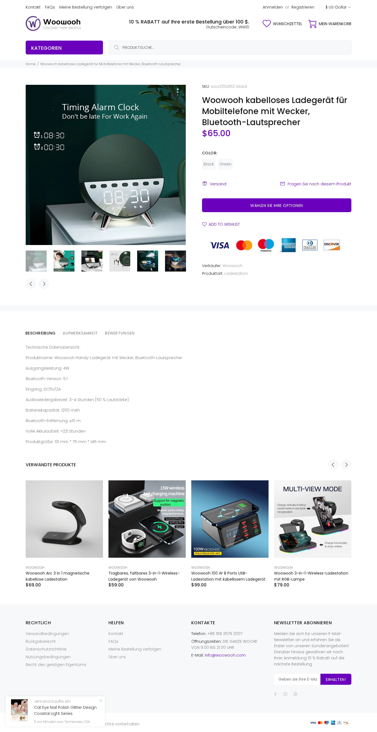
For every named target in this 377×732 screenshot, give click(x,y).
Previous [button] (31, 283)
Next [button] (44, 283)
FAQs (50, 7)
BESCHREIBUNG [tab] (40, 333)
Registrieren (302, 7)
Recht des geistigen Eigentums (56, 664)
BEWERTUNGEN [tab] (119, 333)
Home (31, 64)
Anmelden (273, 7)
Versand (218, 184)
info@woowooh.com (225, 655)
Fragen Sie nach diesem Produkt (319, 184)
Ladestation (236, 273)
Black (208, 164)
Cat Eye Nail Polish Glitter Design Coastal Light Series (65, 710)
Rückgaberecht (41, 641)
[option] (40, 261)
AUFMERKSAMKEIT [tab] (80, 333)
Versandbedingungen (47, 633)
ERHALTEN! (336, 679)
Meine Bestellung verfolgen (85, 7)
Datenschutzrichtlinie (46, 649)
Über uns (125, 7)
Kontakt (33, 7)
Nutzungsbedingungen (48, 657)
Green (225, 164)
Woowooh (232, 265)
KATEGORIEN (46, 47)
